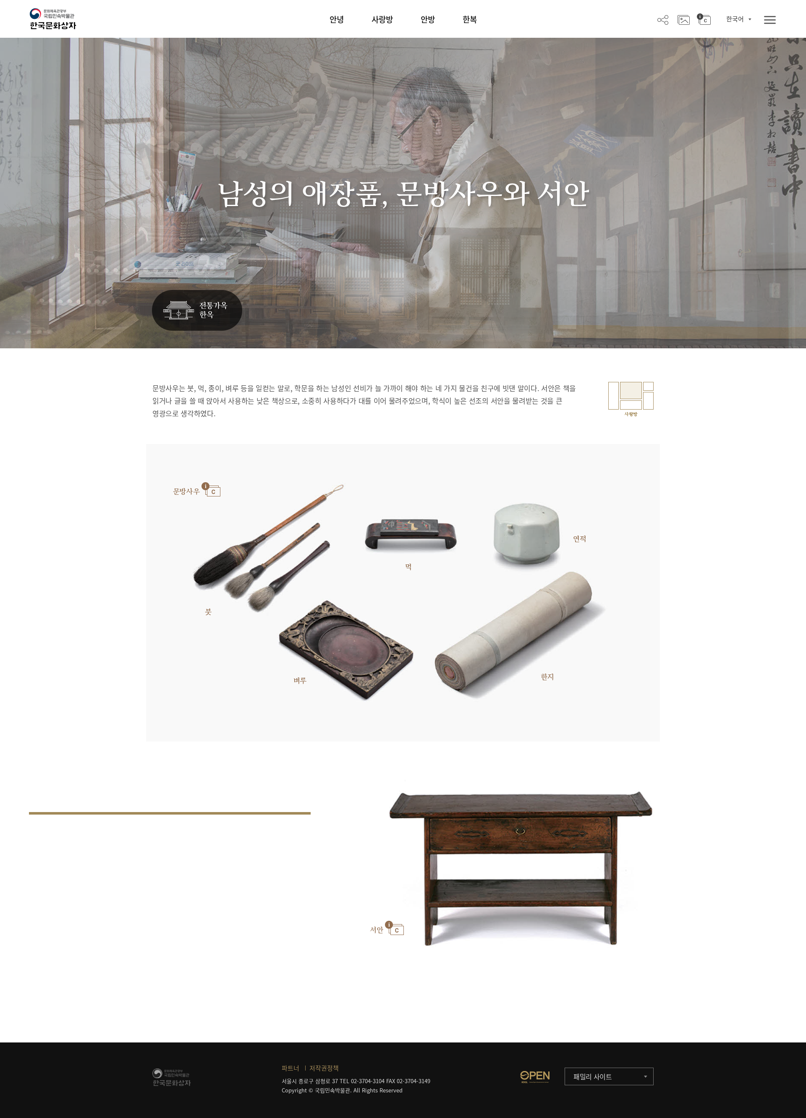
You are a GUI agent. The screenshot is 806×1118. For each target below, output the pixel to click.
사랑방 (382, 19)
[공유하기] (662, 19)
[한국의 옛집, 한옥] (197, 311)
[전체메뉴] (770, 20)
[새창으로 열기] (535, 1077)
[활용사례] (684, 19)
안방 (428, 19)
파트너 (290, 1068)
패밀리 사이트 (592, 1076)
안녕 (337, 19)
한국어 (735, 19)
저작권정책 (324, 1068)
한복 (470, 19)
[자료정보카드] (704, 19)
